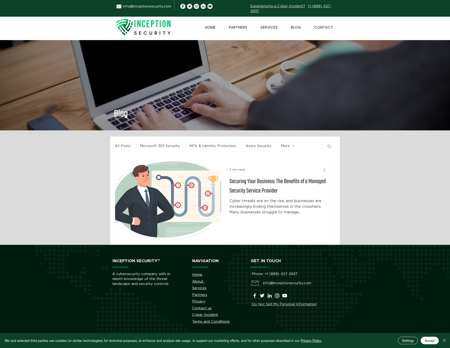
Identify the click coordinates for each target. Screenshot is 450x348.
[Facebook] (255, 296)
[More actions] (326, 170)
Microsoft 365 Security (160, 146)
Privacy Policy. (311, 340)
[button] (329, 146)
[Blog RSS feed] (224, 83)
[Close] (444, 340)
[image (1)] (182, 6)
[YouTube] (210, 6)
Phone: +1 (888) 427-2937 (274, 274)
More (285, 146)
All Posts (123, 146)
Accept (430, 340)
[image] (203, 6)
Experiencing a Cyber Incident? (277, 6)
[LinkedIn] (270, 296)
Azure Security (258, 146)
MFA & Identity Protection (212, 146)
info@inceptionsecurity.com (147, 6)
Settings (408, 340)
